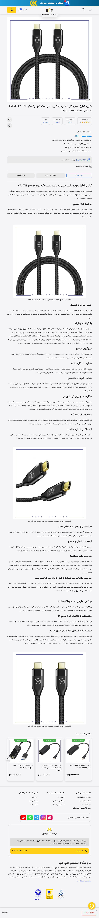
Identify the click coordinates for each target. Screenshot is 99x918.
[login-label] (11, 10)
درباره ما (35, 797)
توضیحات (79, 175)
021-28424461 (19, 851)
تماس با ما (34, 804)
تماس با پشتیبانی (57, 804)
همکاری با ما (33, 801)
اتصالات (57, 122)
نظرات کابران (21, 175)
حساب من (60, 797)
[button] (89, 99)
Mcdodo (45, 122)
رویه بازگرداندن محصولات (82, 808)
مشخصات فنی (50, 175)
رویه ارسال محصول (84, 797)
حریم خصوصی (86, 804)
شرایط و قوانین (85, 801)
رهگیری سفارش (58, 801)
